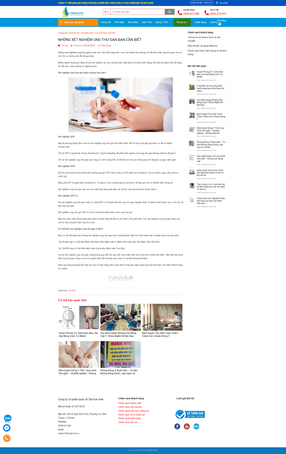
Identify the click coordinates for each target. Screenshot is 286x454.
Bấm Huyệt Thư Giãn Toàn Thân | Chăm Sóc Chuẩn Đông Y (211, 116)
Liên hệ (213, 22)
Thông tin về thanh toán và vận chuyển (204, 39)
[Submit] (170, 12)
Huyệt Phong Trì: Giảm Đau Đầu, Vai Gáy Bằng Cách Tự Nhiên (210, 74)
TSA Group (106, 45)
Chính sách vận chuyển (130, 407)
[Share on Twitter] (115, 278)
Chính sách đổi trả (127, 422)
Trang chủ (106, 22)
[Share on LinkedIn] (131, 278)
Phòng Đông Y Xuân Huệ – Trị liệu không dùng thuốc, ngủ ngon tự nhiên (211, 144)
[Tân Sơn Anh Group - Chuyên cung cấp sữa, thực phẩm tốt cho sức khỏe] (78, 12)
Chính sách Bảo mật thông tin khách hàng (207, 52)
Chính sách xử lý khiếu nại (131, 414)
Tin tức (65, 45)
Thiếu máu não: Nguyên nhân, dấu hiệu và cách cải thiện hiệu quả (211, 201)
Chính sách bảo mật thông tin (133, 410)
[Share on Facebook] (110, 278)
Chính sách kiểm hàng (129, 418)
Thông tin (181, 22)
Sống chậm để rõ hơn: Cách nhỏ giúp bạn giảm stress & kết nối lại (210, 172)
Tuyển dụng (200, 22)
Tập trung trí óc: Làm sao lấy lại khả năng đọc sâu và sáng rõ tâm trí (211, 187)
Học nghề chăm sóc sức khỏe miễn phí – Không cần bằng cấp (211, 158)
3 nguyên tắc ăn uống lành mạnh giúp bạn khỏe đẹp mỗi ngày (210, 88)
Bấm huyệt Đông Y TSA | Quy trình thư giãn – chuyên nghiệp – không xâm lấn (210, 130)
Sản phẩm (133, 22)
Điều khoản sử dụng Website (202, 45)
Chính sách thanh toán (129, 403)
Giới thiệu (119, 22)
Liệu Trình (147, 22)
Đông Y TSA (162, 22)
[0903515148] (6, 438)
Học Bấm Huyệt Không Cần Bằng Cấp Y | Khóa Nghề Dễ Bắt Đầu (210, 102)
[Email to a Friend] (120, 278)
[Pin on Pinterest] (125, 278)
